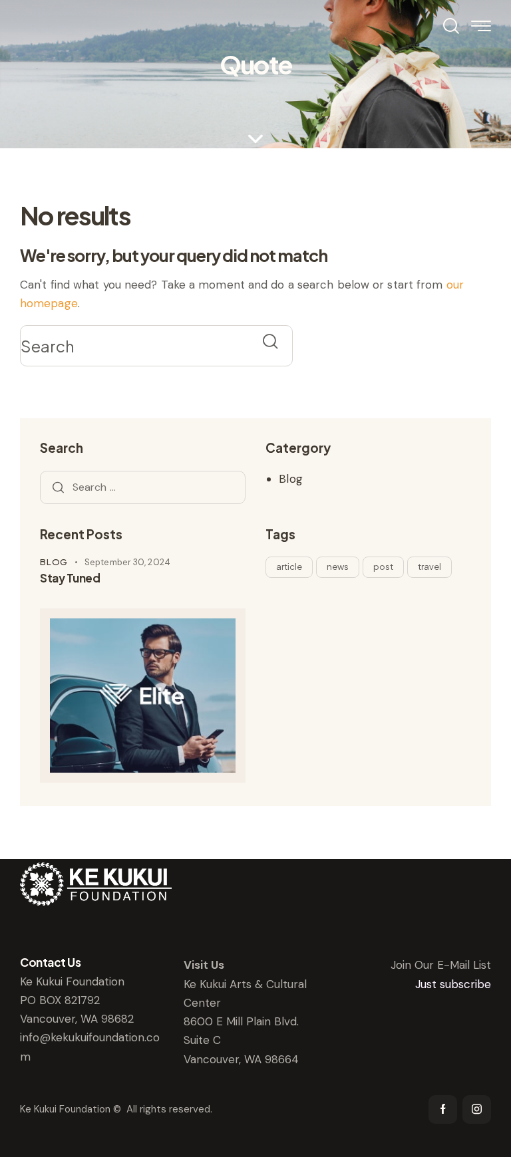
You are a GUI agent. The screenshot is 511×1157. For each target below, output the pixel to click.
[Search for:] (143, 486)
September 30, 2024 (127, 562)
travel (429, 566)
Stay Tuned (70, 578)
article (289, 566)
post (383, 566)
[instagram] (476, 1109)
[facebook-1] (442, 1109)
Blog (290, 478)
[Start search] (270, 341)
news (338, 566)
